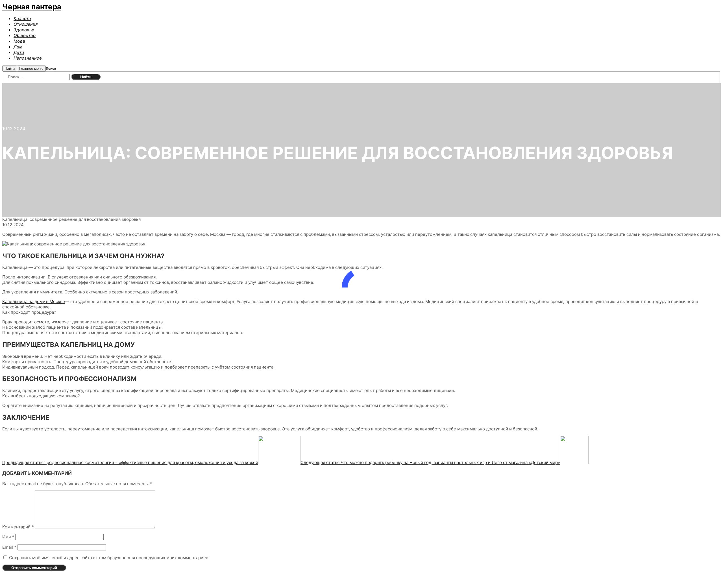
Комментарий (18, 527)
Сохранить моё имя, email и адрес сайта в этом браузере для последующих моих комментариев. (109, 557)
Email (9, 547)
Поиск (51, 68)
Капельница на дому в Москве (33, 301)
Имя (8, 536)
